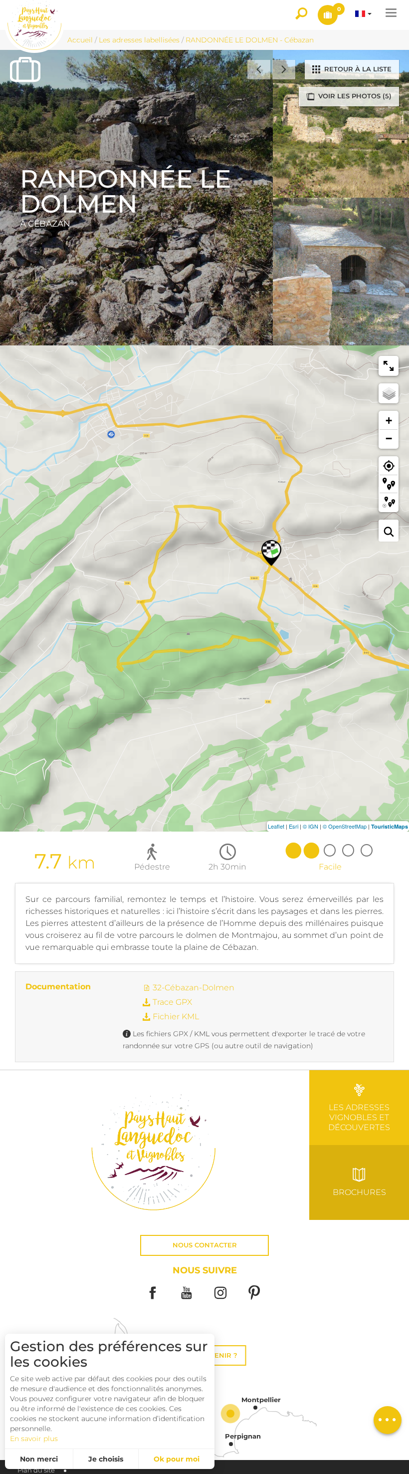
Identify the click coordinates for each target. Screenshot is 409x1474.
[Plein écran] (389, 366)
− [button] (389, 438)
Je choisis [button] (105, 1459)
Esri (293, 826)
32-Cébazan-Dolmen (192, 987)
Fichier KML (175, 1016)
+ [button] (389, 420)
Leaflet (276, 826)
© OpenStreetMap (345, 826)
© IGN (310, 826)
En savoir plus (34, 1438)
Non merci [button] (39, 1459)
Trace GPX (171, 1002)
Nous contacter (205, 1245)
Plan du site (36, 1470)
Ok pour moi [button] (177, 1459)
